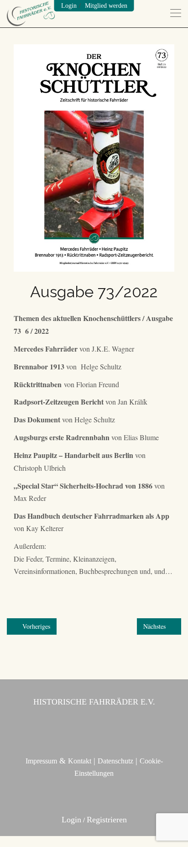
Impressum (41, 761)
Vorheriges (35, 626)
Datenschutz (115, 761)
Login (69, 5)
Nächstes (155, 626)
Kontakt (79, 761)
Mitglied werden (106, 5)
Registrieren (107, 819)
